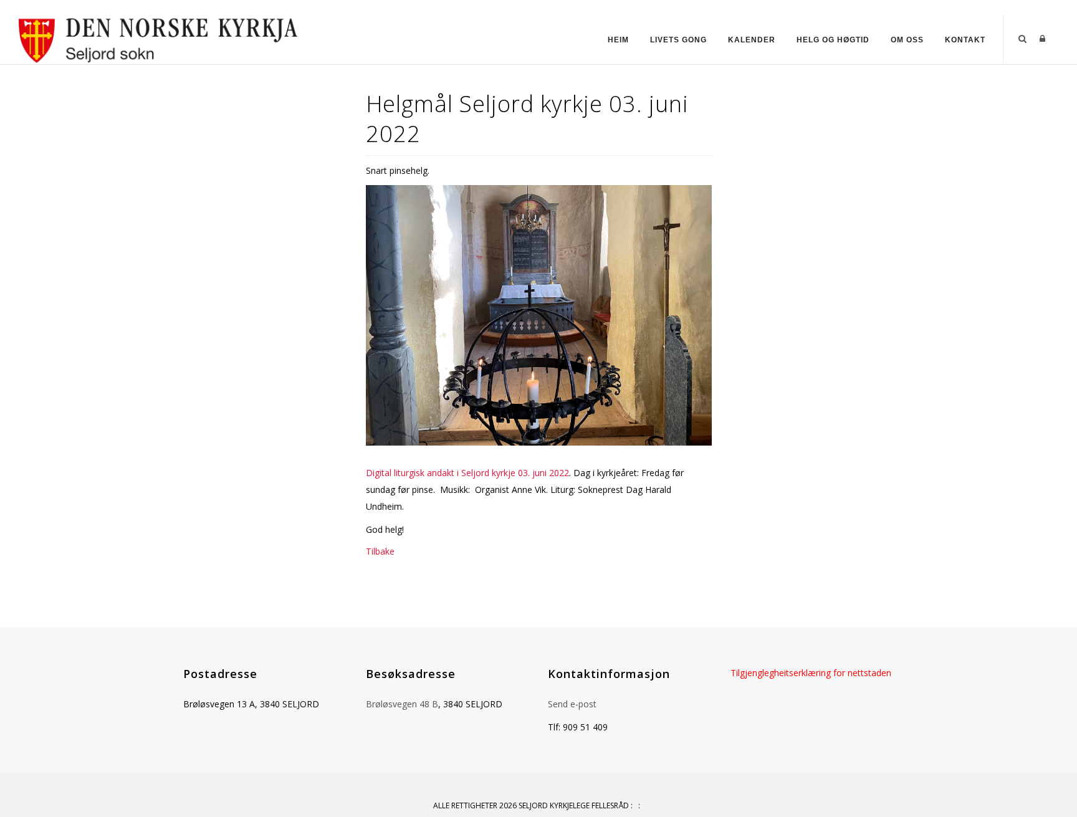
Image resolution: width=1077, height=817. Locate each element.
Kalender (751, 40)
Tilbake (380, 551)
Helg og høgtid (833, 40)
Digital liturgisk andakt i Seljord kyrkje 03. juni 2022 (467, 473)
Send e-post (572, 704)
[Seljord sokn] (159, 38)
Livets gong (678, 40)
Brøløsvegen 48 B (402, 704)
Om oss (907, 40)
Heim (618, 40)
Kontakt (965, 40)
